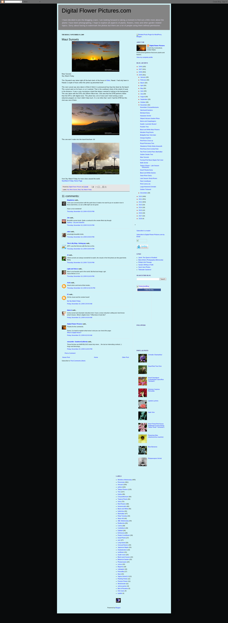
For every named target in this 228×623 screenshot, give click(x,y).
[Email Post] (92, 186)
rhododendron (122, 550)
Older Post (125, 357)
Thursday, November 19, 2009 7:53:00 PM (80, 262)
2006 (140, 66)
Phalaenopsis (122, 562)
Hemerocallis (122, 506)
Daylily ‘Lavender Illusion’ (148, 124)
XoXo (69, 283)
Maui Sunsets (144, 157)
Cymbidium (121, 528)
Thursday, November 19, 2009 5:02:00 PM (80, 225)
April (142, 85)
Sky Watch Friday (86, 189)
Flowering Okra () (155, 436)
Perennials (121, 482)
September (144, 99)
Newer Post (66, 357)
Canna (120, 526)
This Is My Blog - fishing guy (76, 243)
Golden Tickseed (145, 189)
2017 (140, 216)
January (143, 77)
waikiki (120, 593)
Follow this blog (149, 289)
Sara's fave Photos (144, 267)
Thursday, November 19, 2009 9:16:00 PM (80, 276)
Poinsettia (121, 571)
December (143, 193)
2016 (140, 213)
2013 (140, 205)
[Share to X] (101, 187)
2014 (140, 207)
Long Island (121, 542)
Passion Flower (123, 581)
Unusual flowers (123, 545)
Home (96, 357)
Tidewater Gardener (144, 270)
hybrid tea (121, 511)
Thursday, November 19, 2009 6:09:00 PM (80, 237)
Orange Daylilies (145, 138)
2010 (140, 196)
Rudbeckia (121, 523)
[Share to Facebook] (103, 187)
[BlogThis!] (99, 187)
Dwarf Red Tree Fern (155, 366)
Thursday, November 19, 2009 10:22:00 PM (81, 288)
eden (68, 231)
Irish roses (121, 591)
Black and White (123, 509)
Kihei (108, 80)
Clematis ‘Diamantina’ (155, 355)
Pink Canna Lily (145, 184)
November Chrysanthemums (149, 107)
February (143, 80)
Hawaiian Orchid (145, 116)
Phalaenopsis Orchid (155, 458)
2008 (140, 72)
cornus (120, 564)
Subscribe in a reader (143, 231)
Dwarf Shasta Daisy (146, 170)
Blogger (117, 608)
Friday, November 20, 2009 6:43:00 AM (79, 317)
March (142, 83)
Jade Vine (151, 412)
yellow (120, 487)
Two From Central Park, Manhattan (151, 152)
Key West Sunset (72, 189)
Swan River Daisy (146, 175)
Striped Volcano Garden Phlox (150, 118)
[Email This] (96, 187)
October (143, 102)
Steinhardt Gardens (146, 110)
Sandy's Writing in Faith (145, 265)
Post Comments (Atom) (78, 361)
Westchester (122, 583)
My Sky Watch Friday (74, 301)
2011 (140, 199)
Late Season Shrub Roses (148, 178)
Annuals (120, 484)
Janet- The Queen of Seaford (147, 257)
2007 (140, 69)
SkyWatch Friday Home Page (72, 181)
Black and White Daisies (148, 173)
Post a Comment (70, 353)
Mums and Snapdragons (148, 121)
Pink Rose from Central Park (149, 149)
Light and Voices (72, 269)
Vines (119, 501)
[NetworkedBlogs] (143, 288)
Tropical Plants (122, 499)
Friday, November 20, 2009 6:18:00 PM (79, 349)
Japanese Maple (123, 547)
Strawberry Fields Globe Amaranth (151, 146)
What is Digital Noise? (74, 332)
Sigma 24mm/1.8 (123, 576)
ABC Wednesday (123, 521)
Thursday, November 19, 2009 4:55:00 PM (80, 211)
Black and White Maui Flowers (150, 129)
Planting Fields (122, 579)
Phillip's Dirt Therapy (145, 262)
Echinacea (121, 533)
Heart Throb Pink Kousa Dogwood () (156, 425)
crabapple (121, 569)
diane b (69, 310)
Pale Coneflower (145, 181)
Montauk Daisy (145, 113)
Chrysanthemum (123, 497)
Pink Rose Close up (146, 140)
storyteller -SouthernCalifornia (77, 342)
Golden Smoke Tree (146, 154)
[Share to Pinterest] (105, 187)
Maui (79, 189)
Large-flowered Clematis (148, 187)
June (142, 91)
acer (119, 540)
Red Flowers (122, 504)
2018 (140, 218)
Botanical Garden (123, 559)
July (141, 94)
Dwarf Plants (122, 538)
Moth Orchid (144, 163)
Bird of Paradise (123, 588)
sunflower (121, 552)
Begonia (120, 567)
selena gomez (122, 586)
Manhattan (121, 513)
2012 (140, 202)
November (143, 105)
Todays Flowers (123, 489)
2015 (140, 210)
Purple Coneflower (124, 535)
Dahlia (120, 494)
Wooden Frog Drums (147, 132)
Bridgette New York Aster (148, 135)
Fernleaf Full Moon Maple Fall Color (151, 160)
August (142, 97)
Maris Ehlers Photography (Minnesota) (150, 260)
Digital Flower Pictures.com (96, 10)
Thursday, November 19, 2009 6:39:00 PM (80, 249)
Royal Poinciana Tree (147, 143)
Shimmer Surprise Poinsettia (154, 390)
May (141, 88)
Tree (119, 492)
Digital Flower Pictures (75, 186)
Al (68, 255)
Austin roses (122, 555)
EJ (68, 294)
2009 (140, 75)
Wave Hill (121, 518)
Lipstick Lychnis (153, 401)
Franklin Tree (144, 127)
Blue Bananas (152, 447)
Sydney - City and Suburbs (75, 222)
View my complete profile (145, 57)
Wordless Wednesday (125, 480)
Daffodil (120, 530)
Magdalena (70, 200)
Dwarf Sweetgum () (156, 379)
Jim (68, 218)
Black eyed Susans (124, 557)
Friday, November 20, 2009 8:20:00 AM (79, 335)
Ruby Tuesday (122, 516)
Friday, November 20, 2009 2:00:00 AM (79, 304)
